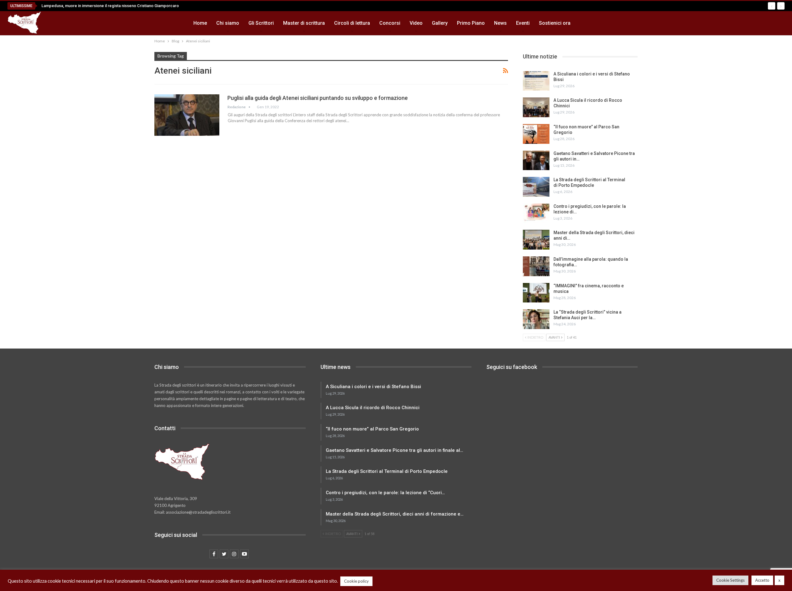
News (500, 23)
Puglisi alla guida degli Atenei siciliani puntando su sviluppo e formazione (317, 98)
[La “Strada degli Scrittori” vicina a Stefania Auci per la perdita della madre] (536, 319)
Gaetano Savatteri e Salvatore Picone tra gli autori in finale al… (394, 450)
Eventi (523, 23)
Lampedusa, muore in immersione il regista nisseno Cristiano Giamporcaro (110, 5)
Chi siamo (227, 23)
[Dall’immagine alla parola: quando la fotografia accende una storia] (536, 266)
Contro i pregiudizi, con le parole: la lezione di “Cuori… (385, 492)
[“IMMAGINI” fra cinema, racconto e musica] (536, 293)
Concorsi (389, 23)
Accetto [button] (762, 580)
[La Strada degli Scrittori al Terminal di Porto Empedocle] (536, 187)
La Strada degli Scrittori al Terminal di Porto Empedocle (387, 471)
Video (416, 23)
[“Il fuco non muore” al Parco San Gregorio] (536, 134)
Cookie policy (356, 581)
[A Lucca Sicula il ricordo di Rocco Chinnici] (536, 107)
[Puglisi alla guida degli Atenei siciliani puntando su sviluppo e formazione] (186, 115)
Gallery (440, 23)
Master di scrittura (304, 23)
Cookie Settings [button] (730, 580)
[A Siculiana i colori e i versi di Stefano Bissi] (536, 81)
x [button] (779, 580)
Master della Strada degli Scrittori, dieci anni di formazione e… (394, 514)
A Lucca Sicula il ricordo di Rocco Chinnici (373, 407)
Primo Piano (471, 23)
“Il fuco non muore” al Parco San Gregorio (372, 429)
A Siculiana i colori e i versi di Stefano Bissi (373, 386)
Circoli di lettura (352, 23)
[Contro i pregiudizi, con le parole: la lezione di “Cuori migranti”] (536, 213)
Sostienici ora (554, 23)
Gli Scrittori (261, 23)
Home (200, 23)
